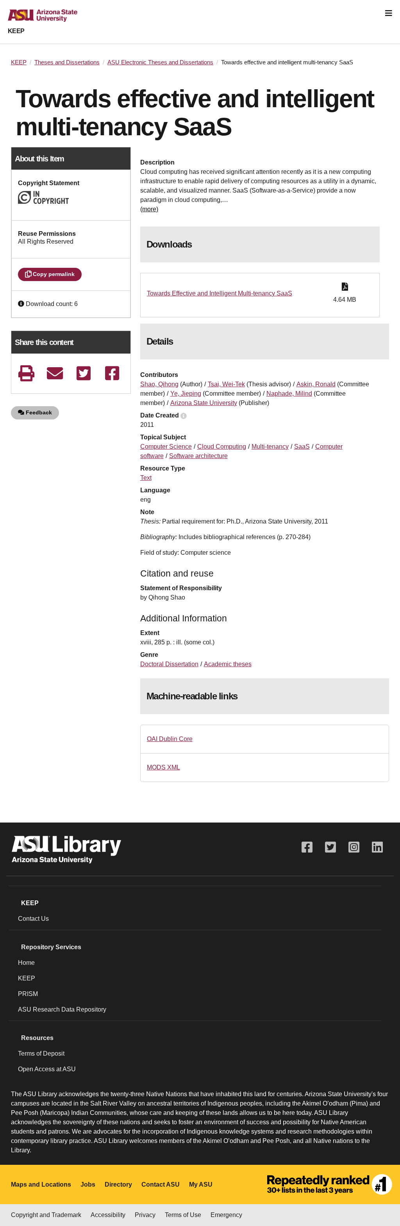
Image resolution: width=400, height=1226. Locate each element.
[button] (22, 304)
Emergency (226, 1215)
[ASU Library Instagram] (354, 847)
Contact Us (33, 918)
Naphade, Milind (289, 393)
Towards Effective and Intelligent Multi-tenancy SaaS (219, 293)
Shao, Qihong (159, 384)
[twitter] (83, 373)
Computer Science (166, 446)
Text (146, 477)
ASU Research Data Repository (62, 1009)
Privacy (145, 1215)
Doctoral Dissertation (169, 664)
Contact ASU (160, 1184)
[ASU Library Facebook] (307, 847)
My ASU (200, 1184)
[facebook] (112, 373)
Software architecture (198, 456)
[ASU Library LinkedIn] (377, 847)
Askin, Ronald (316, 384)
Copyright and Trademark (46, 1215)
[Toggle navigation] (388, 13)
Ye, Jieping (185, 393)
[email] (54, 373)
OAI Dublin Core (170, 739)
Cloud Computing (221, 446)
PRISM (28, 994)
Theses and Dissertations (67, 62)
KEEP (16, 31)
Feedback (38, 412)
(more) (149, 209)
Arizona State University (203, 403)
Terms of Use (183, 1215)
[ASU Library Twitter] (330, 847)
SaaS (302, 446)
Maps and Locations (41, 1184)
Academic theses (228, 664)
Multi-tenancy (270, 446)
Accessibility (108, 1215)
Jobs (87, 1184)
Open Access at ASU (47, 1069)
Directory (118, 1184)
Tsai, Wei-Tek (226, 384)
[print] (26, 373)
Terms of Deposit (41, 1053)
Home (26, 962)
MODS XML (163, 767)
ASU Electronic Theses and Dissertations (160, 62)
